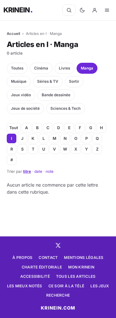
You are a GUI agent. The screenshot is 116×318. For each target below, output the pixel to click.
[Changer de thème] (82, 10)
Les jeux (99, 286)
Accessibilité (35, 276)
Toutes (17, 68)
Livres (64, 68)
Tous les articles (76, 276)
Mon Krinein (81, 267)
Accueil (13, 33)
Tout (13, 127)
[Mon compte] (94, 10)
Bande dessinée (56, 95)
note (49, 171)
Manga (87, 68)
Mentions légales (83, 257)
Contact (48, 257)
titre (27, 171)
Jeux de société (25, 108)
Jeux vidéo (21, 95)
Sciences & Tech (65, 108)
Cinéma (41, 68)
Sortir (74, 81)
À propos (22, 257)
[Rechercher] (69, 10)
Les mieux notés (24, 286)
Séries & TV (47, 81)
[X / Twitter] (58, 245)
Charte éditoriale (42, 267)
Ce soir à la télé (66, 286)
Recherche (58, 295)
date (38, 171)
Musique (18, 81)
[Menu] (107, 10)
